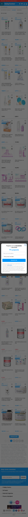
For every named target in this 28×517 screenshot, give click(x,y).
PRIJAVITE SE (14, 260)
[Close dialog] (25, 245)
